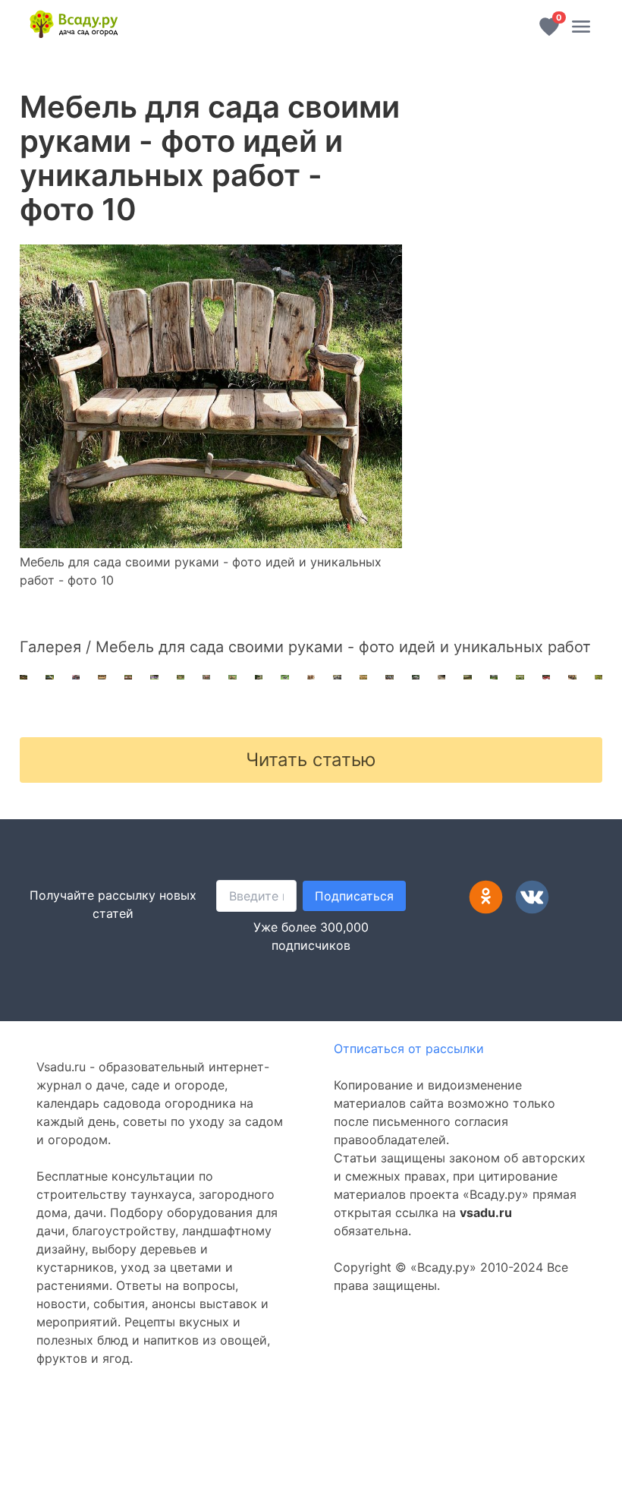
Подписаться (354, 895)
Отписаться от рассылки (409, 1048)
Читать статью (311, 760)
